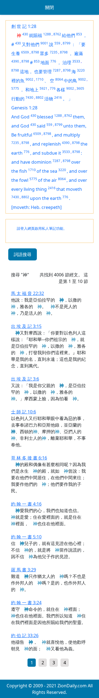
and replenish (46, 144)
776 (53, 61)
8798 (35, 52)
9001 (44, 43)
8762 (57, 34)
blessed (45, 117)
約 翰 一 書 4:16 (26, 504)
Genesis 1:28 (24, 108)
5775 (15, 88)
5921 (43, 88)
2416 (58, 97)
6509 (25, 52)
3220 (81, 70)
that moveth (69, 189)
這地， (26, 72)
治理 (66, 62)
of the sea (47, 171)
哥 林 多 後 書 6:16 (29, 458)
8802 (39, 97)
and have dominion (31, 162)
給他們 (68, 35)
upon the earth (45, 198)
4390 (15, 61)
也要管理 (43, 72)
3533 (76, 61)
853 (79, 34)
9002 (29, 79)
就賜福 (35, 35)
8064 (59, 79)
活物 (48, 99)
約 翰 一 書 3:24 (26, 603)
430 (25, 34)
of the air (47, 180)
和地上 (31, 90)
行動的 (17, 99)
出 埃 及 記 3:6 (25, 379)
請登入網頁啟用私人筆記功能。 (42, 228)
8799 (66, 43)
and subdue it (46, 153)
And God (20, 117)
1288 (47, 34)
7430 (29, 97)
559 (57, 43)
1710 (39, 79)
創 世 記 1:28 (23, 26)
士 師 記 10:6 (23, 412)
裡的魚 (17, 81)
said (41, 126)
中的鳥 (70, 81)
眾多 (44, 53)
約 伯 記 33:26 (24, 635)
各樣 (60, 90)
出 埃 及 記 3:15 (26, 326)
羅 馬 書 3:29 (23, 570)
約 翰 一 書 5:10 (26, 537)
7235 (53, 52)
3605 (80, 88)
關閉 (49, 7)
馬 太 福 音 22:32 (27, 293)
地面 (44, 62)
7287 (57, 70)
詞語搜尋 (22, 254)
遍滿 (78, 53)
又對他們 (30, 44)
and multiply (67, 135)
